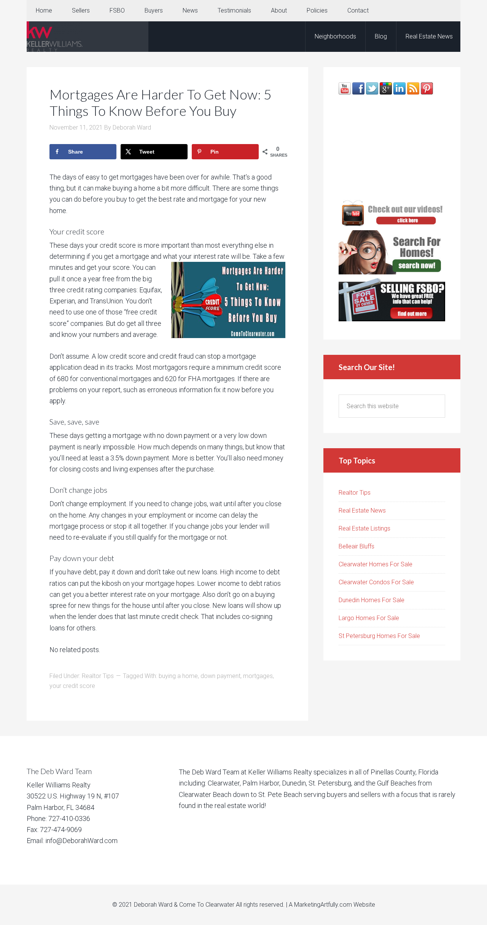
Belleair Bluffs (356, 546)
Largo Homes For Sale (369, 618)
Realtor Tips (98, 676)
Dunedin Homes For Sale (371, 600)
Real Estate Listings (364, 528)
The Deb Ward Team (87, 36)
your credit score (72, 685)
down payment (220, 676)
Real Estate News (362, 510)
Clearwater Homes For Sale (375, 564)
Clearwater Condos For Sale (376, 582)
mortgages (258, 676)
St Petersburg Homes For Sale (379, 636)
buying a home (178, 676)
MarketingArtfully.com (323, 904)
